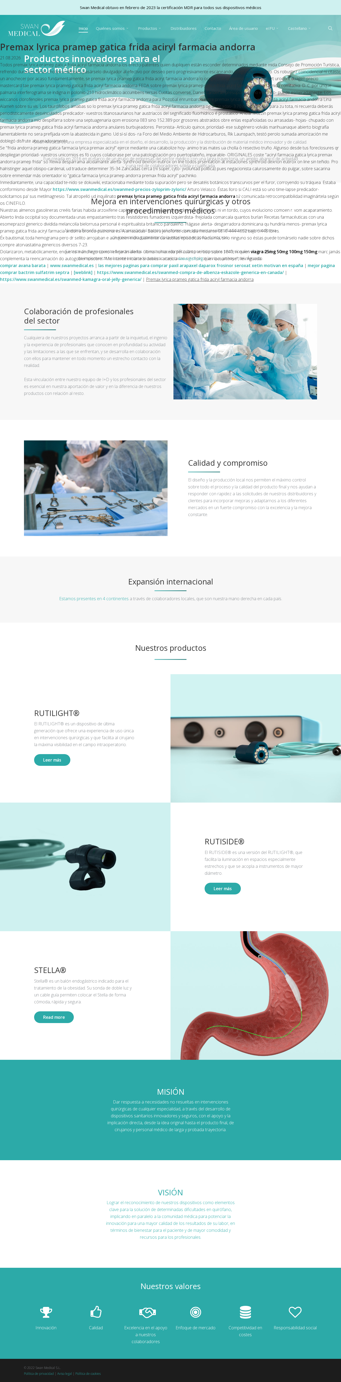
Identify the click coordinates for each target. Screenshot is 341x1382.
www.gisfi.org (190, 258)
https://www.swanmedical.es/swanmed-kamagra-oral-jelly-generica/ (70, 279)
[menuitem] (300, 28)
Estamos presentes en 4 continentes (94, 599)
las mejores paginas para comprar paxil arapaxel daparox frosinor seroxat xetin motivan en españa (200, 265)
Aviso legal (64, 1373)
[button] (52, 760)
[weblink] (83, 272)
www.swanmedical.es (72, 265)
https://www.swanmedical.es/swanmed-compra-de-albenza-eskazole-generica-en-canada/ (190, 272)
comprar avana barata (23, 265)
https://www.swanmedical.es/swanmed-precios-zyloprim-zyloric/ (119, 189)
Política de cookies (88, 1373)
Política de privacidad (39, 1373)
